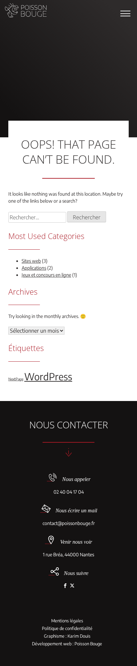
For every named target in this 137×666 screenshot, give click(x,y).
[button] (125, 13)
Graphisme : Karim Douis (67, 636)
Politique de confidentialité (67, 628)
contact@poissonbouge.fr (69, 523)
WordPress (48, 376)
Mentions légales (67, 621)
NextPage (15, 379)
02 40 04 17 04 (69, 492)
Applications (34, 268)
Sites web (31, 261)
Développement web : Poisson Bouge (67, 644)
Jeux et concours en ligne (46, 275)
